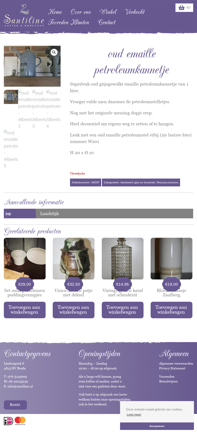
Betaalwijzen (168, 381)
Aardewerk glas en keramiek (137, 182)
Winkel (107, 12)
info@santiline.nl (20, 386)
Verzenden (166, 376)
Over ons (81, 12)
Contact (106, 22)
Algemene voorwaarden (176, 363)
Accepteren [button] (156, 426)
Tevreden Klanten (68, 22)
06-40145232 (18, 381)
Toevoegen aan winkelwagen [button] (24, 309)
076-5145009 (17, 376)
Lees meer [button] (134, 414)
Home (55, 12)
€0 (188, 7)
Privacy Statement (172, 368)
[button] (54, 52)
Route (15, 404)
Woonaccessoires (167, 182)
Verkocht (134, 12)
